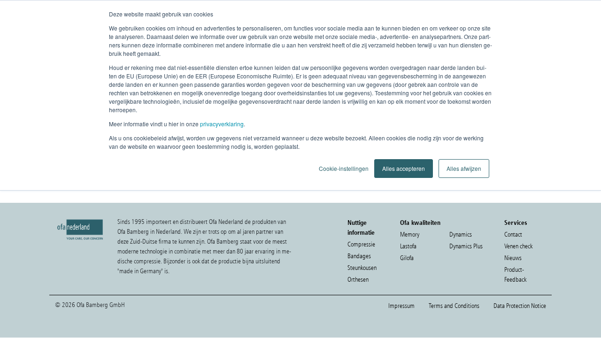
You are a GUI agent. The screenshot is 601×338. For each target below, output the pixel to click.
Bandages (359, 256)
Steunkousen (362, 268)
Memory (409, 234)
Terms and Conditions (454, 306)
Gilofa (407, 258)
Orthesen (358, 280)
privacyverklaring (222, 124)
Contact (513, 234)
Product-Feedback (515, 275)
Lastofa (408, 246)
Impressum (401, 306)
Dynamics (460, 234)
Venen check (518, 246)
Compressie (361, 244)
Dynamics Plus (466, 246)
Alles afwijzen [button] (464, 168)
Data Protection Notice (519, 306)
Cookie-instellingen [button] (344, 168)
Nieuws (513, 258)
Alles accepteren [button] (403, 168)
